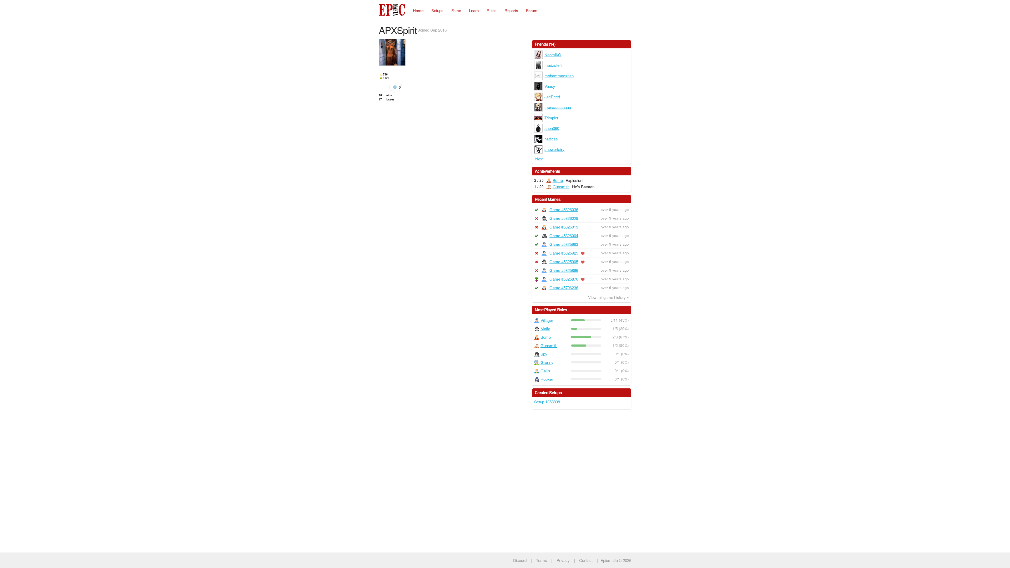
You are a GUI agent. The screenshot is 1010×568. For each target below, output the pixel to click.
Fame (456, 10)
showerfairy (554, 149)
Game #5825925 (563, 253)
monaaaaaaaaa (557, 107)
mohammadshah (559, 75)
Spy (544, 354)
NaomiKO (552, 54)
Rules (492, 10)
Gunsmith (561, 186)
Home (418, 10)
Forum (531, 10)
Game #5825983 (563, 244)
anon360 (551, 128)
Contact (586, 560)
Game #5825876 (563, 279)
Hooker (547, 379)
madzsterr (553, 65)
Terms (541, 560)
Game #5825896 (563, 270)
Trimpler (551, 117)
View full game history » (608, 297)
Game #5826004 (563, 235)
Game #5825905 (563, 261)
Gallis (545, 370)
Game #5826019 (563, 227)
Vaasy (549, 86)
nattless (551, 138)
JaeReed (552, 96)
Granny (547, 362)
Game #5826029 (563, 218)
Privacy (563, 560)
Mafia (545, 328)
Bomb (558, 180)
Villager (547, 320)
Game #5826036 (563, 209)
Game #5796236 (563, 287)
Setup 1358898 (547, 401)
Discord (520, 560)
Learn (474, 10)
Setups (437, 10)
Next (539, 158)
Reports (511, 10)
